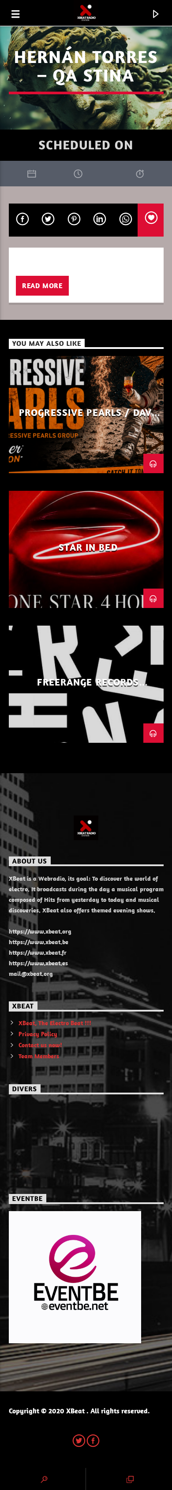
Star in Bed (88, 547)
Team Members (39, 1056)
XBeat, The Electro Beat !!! (55, 1023)
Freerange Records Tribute (88, 687)
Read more (42, 285)
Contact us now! (40, 1045)
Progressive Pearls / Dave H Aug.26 (88, 417)
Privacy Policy (38, 1034)
